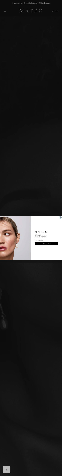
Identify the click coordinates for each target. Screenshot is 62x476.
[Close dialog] (60, 217)
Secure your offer (46, 243)
